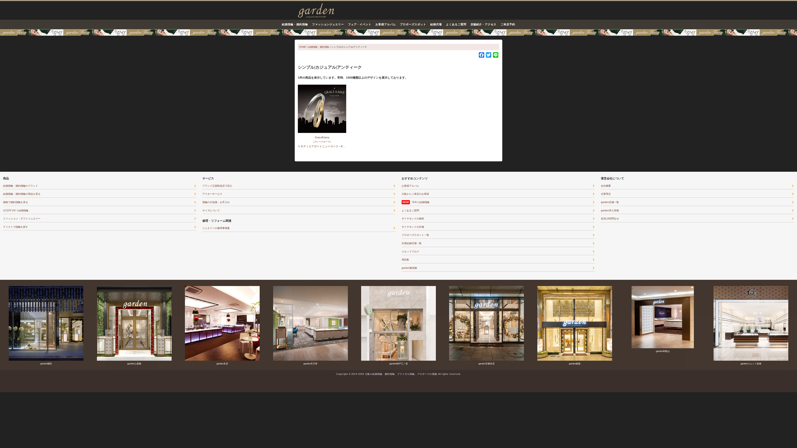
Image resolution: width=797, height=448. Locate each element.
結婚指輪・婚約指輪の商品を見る (21, 193)
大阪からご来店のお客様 (415, 193)
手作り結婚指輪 (420, 202)
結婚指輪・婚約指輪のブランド (20, 185)
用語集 (405, 259)
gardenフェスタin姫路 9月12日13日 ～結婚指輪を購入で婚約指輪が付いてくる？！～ (398, 32)
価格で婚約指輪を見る (15, 202)
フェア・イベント (359, 24)
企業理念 (606, 193)
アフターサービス (212, 193)
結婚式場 (436, 24)
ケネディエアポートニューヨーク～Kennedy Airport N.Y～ (333, 146)
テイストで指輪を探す (15, 226)
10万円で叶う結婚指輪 (15, 210)
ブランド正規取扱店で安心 (217, 185)
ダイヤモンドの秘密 (413, 218)
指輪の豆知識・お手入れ (216, 202)
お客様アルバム (385, 24)
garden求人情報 (610, 210)
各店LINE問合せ (610, 218)
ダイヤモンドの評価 (413, 226)
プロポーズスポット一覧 (415, 235)
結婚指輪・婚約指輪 (295, 24)
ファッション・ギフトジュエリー (21, 218)
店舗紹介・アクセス (484, 24)
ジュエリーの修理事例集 (216, 228)
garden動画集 (409, 268)
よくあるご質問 (456, 24)
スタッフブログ (410, 251)
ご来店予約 (508, 24)
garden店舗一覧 (610, 202)
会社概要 (606, 185)
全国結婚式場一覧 (412, 243)
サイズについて (211, 210)
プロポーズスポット (413, 24)
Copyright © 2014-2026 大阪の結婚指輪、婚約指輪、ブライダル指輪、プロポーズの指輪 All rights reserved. (398, 374)
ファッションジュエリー (328, 24)
